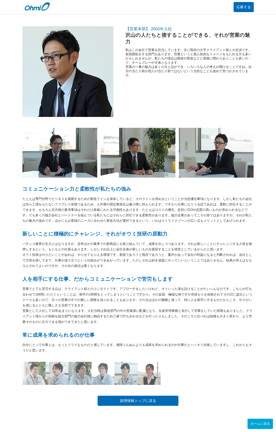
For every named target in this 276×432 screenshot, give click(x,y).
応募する (243, 7)
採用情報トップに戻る (138, 401)
